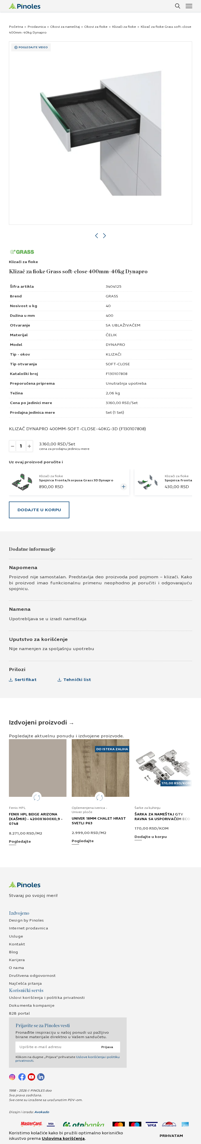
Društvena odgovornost (32, 975)
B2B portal (19, 1013)
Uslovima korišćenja (63, 1138)
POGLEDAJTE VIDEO (33, 47)
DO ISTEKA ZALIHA (112, 749)
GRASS (112, 296)
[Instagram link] (12, 1076)
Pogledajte (20, 842)
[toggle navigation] (189, 6)
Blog (13, 952)
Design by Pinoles (26, 920)
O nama (16, 968)
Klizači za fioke (124, 27)
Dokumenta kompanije (31, 1005)
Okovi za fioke (96, 27)
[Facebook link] (22, 1076)
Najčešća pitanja (25, 983)
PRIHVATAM (171, 1136)
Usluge (16, 936)
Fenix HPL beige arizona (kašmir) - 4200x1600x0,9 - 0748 (36, 819)
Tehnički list (77, 679)
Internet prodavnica (28, 928)
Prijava (107, 1047)
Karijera (17, 960)
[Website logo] (24, 6)
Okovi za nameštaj (65, 27)
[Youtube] (31, 1076)
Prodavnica (36, 27)
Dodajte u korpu (39, 509)
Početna (16, 27)
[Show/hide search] (177, 6)
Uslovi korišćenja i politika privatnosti (47, 997)
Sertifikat (26, 679)
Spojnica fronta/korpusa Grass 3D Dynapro (76, 480)
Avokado (41, 1112)
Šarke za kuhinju (147, 808)
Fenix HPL (17, 808)
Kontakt (17, 944)
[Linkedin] (40, 1076)
